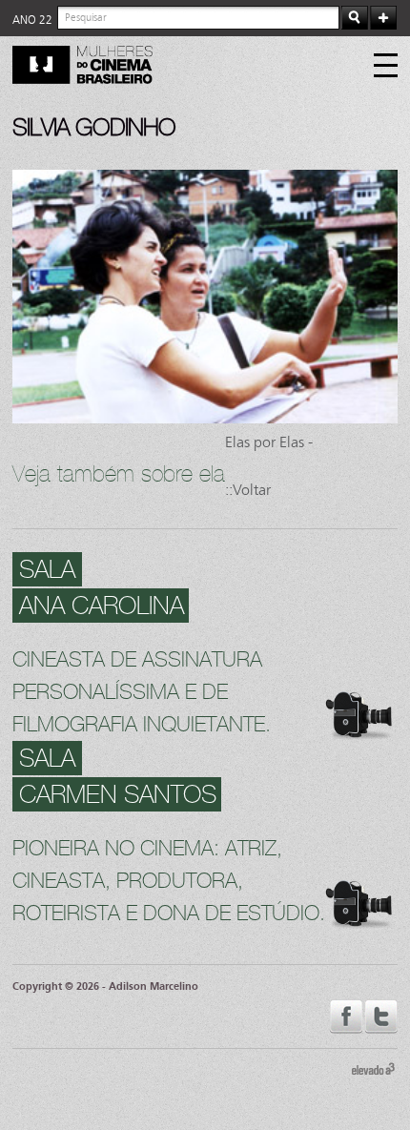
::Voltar (248, 490)
